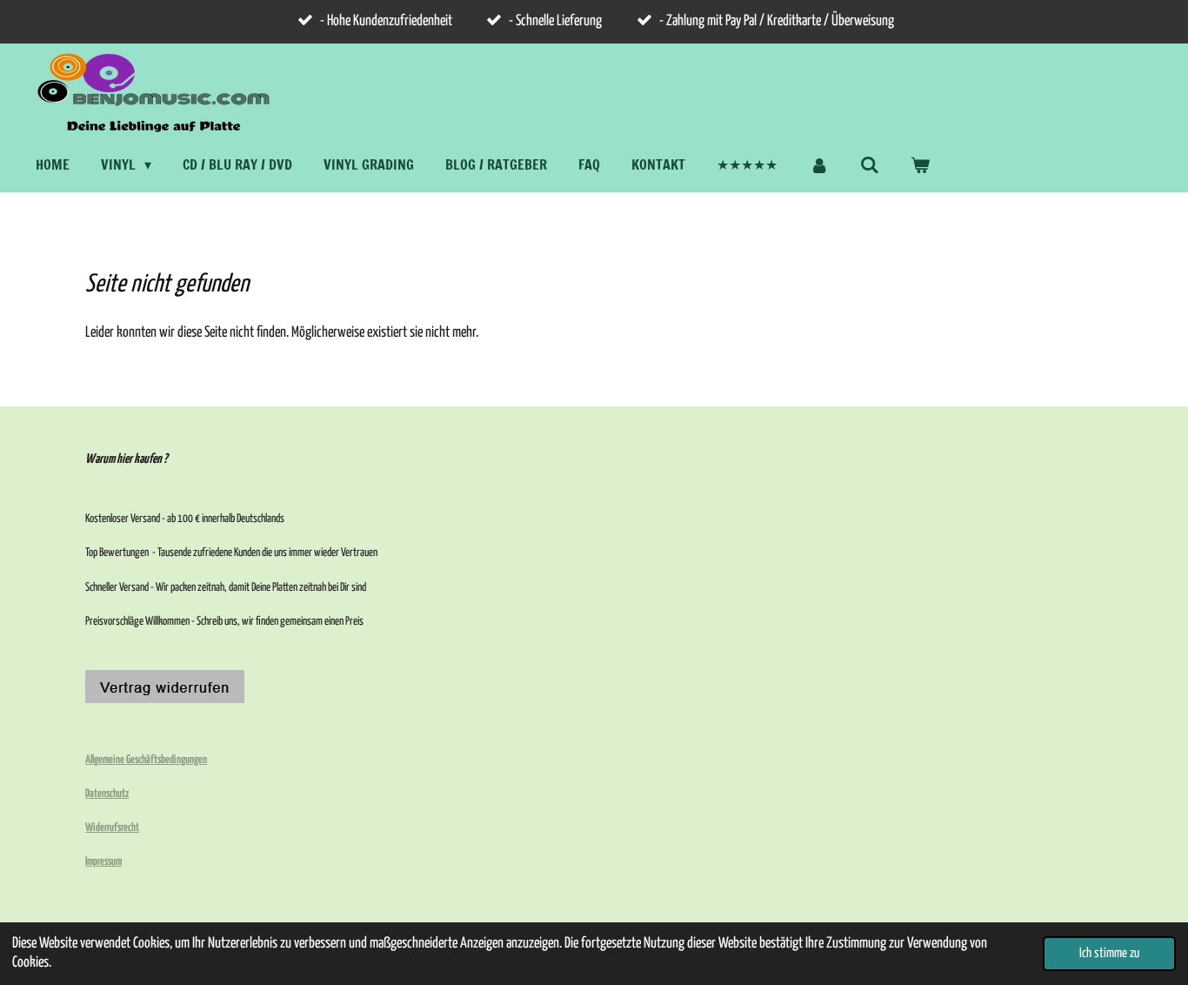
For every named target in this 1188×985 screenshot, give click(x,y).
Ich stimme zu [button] (1109, 953)
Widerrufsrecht (112, 828)
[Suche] (870, 164)
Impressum (103, 862)
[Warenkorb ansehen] (920, 164)
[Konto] (818, 164)
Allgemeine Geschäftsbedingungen (146, 760)
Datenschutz (107, 794)
